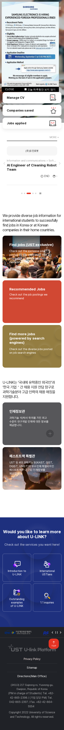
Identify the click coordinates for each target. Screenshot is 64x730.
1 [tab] (22, 193)
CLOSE (9, 89)
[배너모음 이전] (52, 632)
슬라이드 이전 (4, 163)
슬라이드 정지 (40, 193)
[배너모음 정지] (56, 632)
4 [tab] (33, 193)
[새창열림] (17, 632)
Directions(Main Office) (32, 676)
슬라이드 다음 (59, 163)
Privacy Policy (32, 659)
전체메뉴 (59, 8)
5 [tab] (35, 193)
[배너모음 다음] (61, 632)
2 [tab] (24, 193)
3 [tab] (29, 193)
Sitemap (32, 667)
